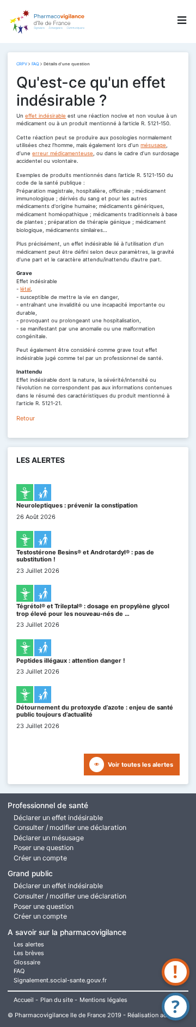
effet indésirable (45, 116)
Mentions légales (103, 1000)
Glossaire (27, 962)
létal (25, 289)
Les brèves (29, 953)
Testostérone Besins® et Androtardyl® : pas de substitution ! (85, 555)
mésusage (153, 145)
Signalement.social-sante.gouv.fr (60, 980)
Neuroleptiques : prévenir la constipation (77, 505)
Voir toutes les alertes (140, 764)
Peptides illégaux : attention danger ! (70, 660)
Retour (25, 418)
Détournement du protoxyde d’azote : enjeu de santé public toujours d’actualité (94, 711)
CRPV (21, 64)
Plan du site (56, 1000)
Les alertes (29, 944)
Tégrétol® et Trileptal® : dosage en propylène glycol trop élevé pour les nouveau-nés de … (92, 609)
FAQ (35, 64)
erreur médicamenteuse (62, 153)
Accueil (24, 1000)
